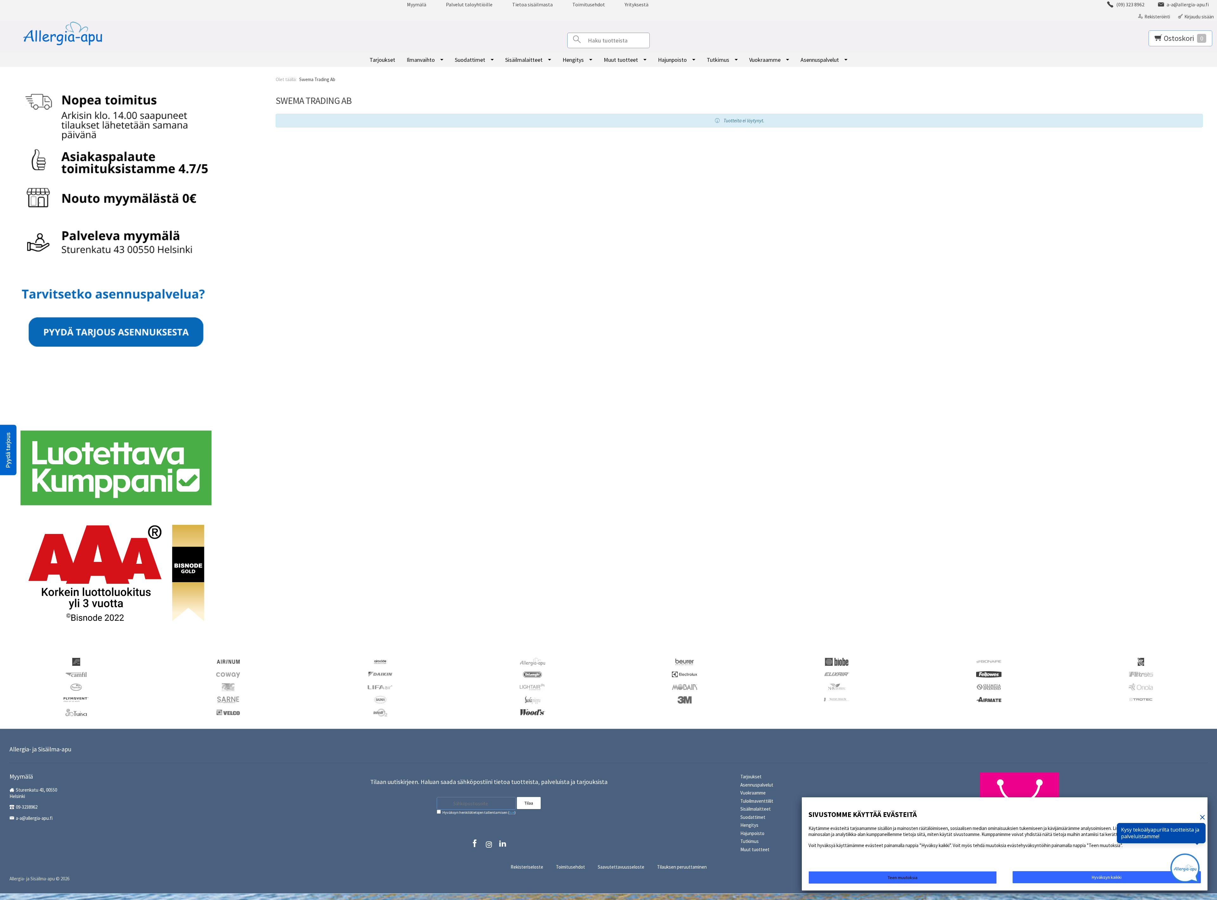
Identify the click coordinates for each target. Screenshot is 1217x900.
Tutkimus (718, 59)
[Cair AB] (1141, 662)
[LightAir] (532, 686)
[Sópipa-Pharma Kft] (532, 700)
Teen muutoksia (903, 877)
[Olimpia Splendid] (988, 687)
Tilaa (529, 803)
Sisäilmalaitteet (524, 59)
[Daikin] (380, 674)
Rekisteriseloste (527, 867)
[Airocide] (380, 662)
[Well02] (380, 712)
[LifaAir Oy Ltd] (380, 686)
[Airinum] (228, 661)
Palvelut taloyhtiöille (469, 4)
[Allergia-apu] (532, 662)
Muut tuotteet (621, 59)
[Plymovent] (76, 699)
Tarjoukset (382, 59)
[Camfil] (76, 674)
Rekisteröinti (1157, 17)
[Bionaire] (988, 661)
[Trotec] (1141, 699)
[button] (8, 450)
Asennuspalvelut (820, 59)
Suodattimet (470, 59)
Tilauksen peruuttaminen (682, 867)
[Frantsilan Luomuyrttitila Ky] (76, 687)
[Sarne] (228, 700)
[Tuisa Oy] (76, 712)
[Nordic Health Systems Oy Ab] (837, 687)
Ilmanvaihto (421, 59)
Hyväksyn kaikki (1107, 877)
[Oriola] (1141, 687)
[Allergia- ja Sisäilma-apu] (54, 34)
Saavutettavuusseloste (621, 867)
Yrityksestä (636, 4)
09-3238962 (26, 807)
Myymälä (416, 4)
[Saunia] (380, 700)
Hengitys (573, 59)
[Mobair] (684, 686)
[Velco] (228, 712)
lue (511, 812)
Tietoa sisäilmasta (532, 4)
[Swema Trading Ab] (988, 699)
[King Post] (228, 687)
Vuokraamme (765, 59)
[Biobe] (836, 662)
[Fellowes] (988, 674)
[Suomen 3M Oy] (684, 700)
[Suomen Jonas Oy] (836, 699)
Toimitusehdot (588, 4)
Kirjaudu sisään (1199, 17)
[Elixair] (836, 674)
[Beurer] (685, 662)
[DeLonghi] (532, 674)
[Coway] (228, 674)
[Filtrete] (1141, 674)
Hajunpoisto (672, 59)
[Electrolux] (684, 674)
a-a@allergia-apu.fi (34, 818)
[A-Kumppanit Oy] (76, 662)
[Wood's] (532, 712)
